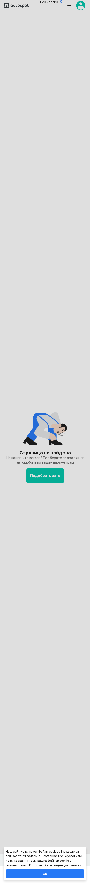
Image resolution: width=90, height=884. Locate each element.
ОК (45, 874)
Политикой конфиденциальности (55, 865)
